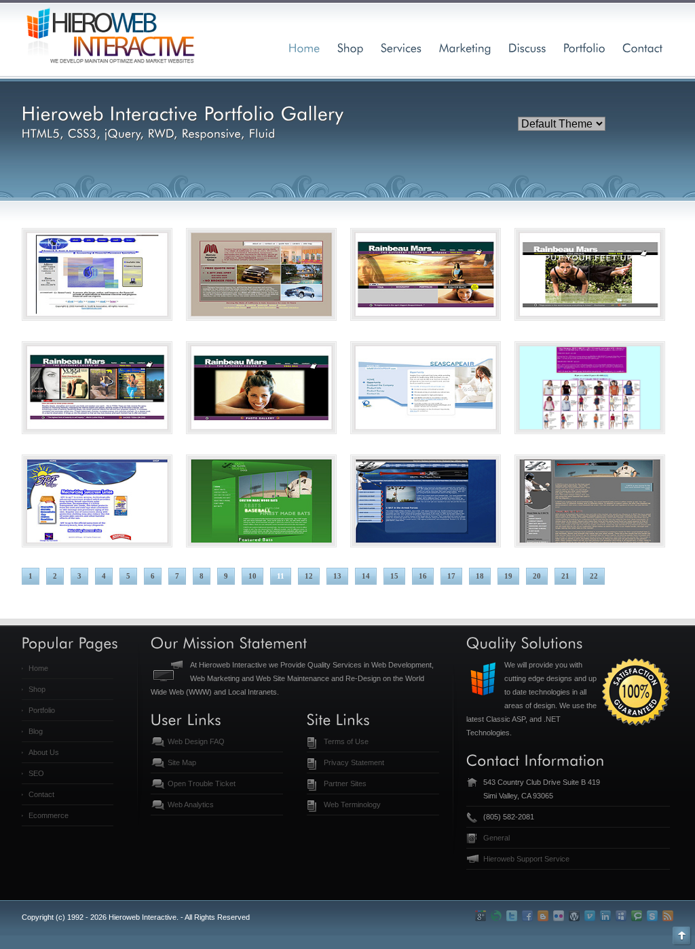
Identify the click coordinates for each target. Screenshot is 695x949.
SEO (36, 773)
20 (537, 576)
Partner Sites (345, 783)
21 (565, 576)
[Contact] (642, 47)
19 (508, 576)
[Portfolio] (584, 47)
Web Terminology (352, 804)
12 (309, 576)
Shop (37, 689)
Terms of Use (346, 741)
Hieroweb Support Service (526, 859)
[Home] (304, 47)
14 (366, 576)
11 (280, 576)
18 (480, 576)
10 (252, 576)
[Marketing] (465, 47)
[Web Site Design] (350, 47)
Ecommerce (49, 815)
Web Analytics (191, 804)
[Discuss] (527, 47)
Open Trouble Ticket (202, 783)
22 (594, 576)
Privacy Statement (354, 762)
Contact (41, 794)
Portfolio (42, 710)
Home (38, 668)
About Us (44, 752)
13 (337, 576)
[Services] (401, 47)
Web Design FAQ (196, 741)
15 (394, 576)
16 (423, 576)
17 (451, 576)
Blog (36, 731)
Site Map (182, 762)
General (496, 838)
